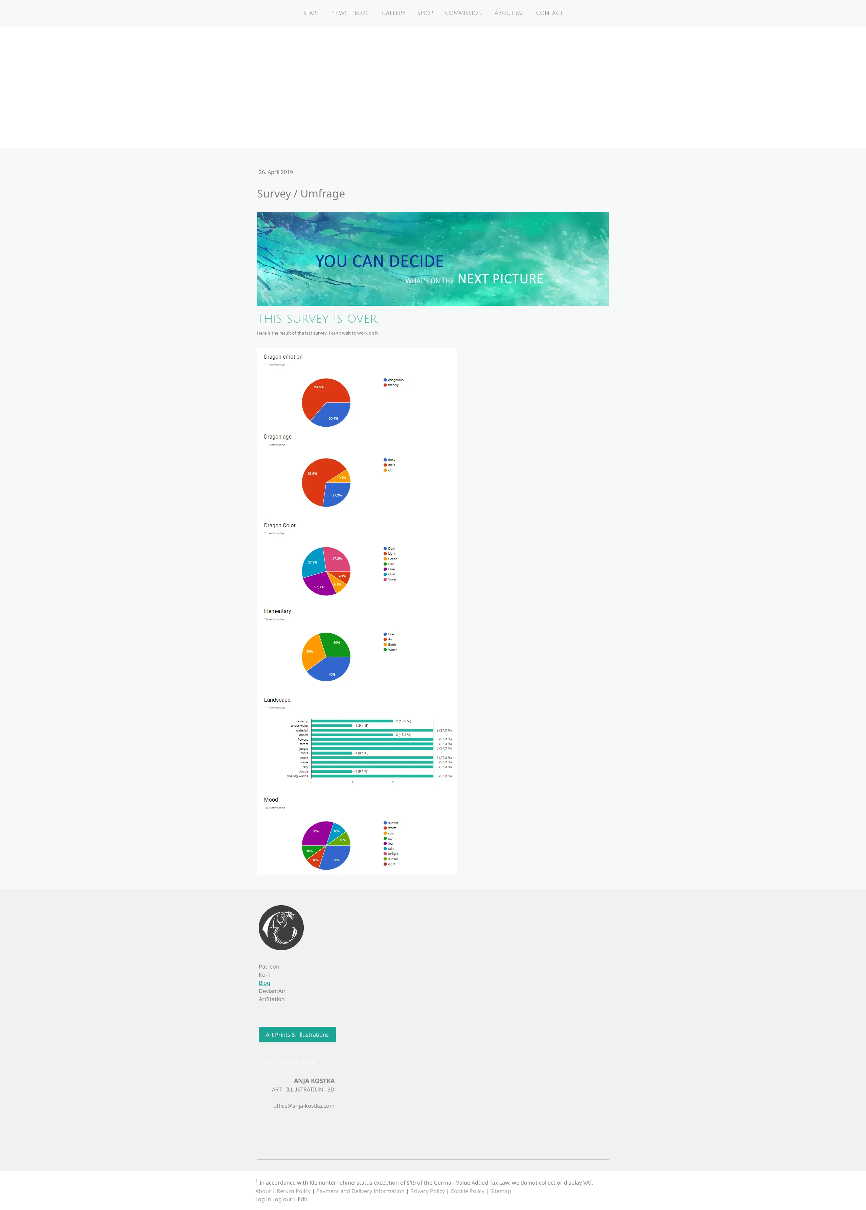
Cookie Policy (467, 1191)
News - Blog (350, 13)
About (263, 1191)
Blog (264, 982)
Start (311, 13)
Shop (425, 13)
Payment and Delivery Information (360, 1191)
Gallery (394, 13)
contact (549, 13)
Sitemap (500, 1191)
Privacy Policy (427, 1191)
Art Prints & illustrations (297, 1034)
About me (509, 13)
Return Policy (294, 1191)
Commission (464, 13)
